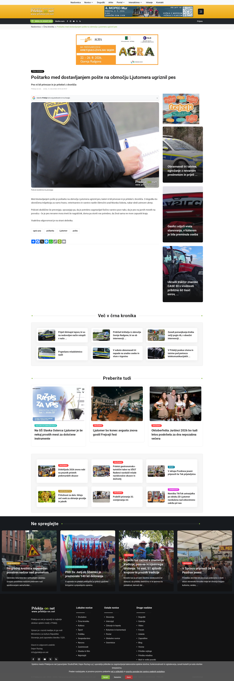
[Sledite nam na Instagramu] (70, 21)
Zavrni (129, 677)
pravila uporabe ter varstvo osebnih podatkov (145, 671)
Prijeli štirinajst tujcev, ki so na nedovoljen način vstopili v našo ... (72, 335)
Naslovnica (76, 2)
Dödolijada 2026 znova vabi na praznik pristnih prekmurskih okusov (71, 472)
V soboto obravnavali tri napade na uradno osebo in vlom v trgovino (126, 353)
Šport (80, 630)
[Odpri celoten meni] (201, 12)
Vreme (141, 647)
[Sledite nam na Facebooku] (67, 21)
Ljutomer (63, 231)
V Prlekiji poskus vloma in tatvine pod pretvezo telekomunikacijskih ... (180, 353)
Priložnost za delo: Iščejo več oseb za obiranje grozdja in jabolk (72, 498)
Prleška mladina (145, 655)
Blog (140, 642)
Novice (87, 2)
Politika (81, 634)
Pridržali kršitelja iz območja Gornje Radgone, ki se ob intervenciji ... (127, 335)
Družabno (82, 617)
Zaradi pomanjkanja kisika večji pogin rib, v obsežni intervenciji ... (181, 335)
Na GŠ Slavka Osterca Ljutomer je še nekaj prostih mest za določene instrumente (58, 434)
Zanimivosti (83, 647)
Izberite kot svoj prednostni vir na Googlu (53, 98)
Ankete (141, 634)
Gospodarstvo (84, 638)
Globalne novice (113, 638)
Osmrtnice (110, 642)
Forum (141, 630)
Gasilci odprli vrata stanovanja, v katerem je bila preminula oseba (183, 230)
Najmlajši (82, 655)
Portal (119, 2)
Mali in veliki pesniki (147, 660)
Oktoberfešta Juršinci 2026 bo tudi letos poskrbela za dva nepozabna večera (174, 434)
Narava (81, 642)
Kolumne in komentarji (116, 630)
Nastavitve (117, 677)
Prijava (200, 21)
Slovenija (110, 617)
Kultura (81, 625)
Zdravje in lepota (113, 625)
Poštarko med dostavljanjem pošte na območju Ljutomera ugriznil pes (87, 27)
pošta (75, 231)
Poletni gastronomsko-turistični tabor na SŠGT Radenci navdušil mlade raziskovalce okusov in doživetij (124, 472)
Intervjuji (110, 621)
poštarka (50, 231)
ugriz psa (37, 231)
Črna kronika (48, 27)
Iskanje (149, 2)
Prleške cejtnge (145, 651)
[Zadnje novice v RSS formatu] (80, 21)
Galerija (141, 621)
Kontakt (160, 2)
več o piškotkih (117, 671)
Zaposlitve (142, 638)
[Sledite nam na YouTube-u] (74, 21)
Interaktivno (134, 2)
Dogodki (101, 2)
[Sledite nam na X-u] (77, 21)
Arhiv (110, 2)
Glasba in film (84, 651)
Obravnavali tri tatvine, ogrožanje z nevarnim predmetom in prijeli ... (182, 170)
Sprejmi (105, 677)
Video (140, 625)
